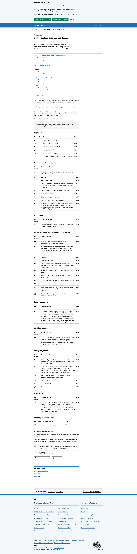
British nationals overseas (59, 29)
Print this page (40, 95)
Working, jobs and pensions (66, 531)
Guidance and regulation (88, 515)
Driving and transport (40, 531)
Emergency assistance (41, 83)
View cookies (73, 19)
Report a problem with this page (92, 491)
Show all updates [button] (53, 453)
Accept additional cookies (42, 19)
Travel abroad (37, 476)
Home (35, 29)
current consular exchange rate (56, 126)
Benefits (36, 508)
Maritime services (40, 81)
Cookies (46, 540)
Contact (67, 540)
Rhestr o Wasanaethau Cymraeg (43, 543)
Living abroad (37, 473)
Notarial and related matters (43, 73)
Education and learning (64, 508)
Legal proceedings (40, 79)
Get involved (85, 531)
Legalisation (39, 71)
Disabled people (39, 528)
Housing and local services (65, 518)
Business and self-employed (42, 515)
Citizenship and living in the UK (43, 521)
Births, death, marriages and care (44, 512)
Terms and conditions (77, 540)
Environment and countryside (66, 515)
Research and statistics (88, 518)
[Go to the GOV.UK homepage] (40, 25)
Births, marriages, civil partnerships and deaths (47, 77)
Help (35, 540)
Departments (85, 508)
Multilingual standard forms (43, 88)
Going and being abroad (45, 29)
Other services (39, 86)
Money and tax (62, 521)
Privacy (40, 540)
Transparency (85, 524)
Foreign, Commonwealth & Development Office (54, 55)
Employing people (63, 512)
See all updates (53, 60)
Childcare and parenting (41, 518)
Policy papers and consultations (90, 521)
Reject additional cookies (60, 19)
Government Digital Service (62, 543)
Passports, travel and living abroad (68, 524)
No (61, 491)
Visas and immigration (64, 528)
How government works (88, 528)
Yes (53, 491)
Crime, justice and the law (41, 524)
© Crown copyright (97, 549)
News (83, 512)
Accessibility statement (57, 540)
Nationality (39, 75)
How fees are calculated (42, 90)
